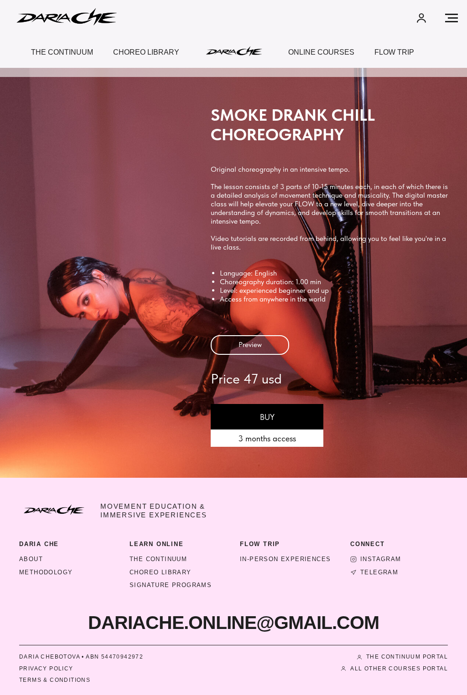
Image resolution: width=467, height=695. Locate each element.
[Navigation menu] (451, 18)
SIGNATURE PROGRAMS (171, 585)
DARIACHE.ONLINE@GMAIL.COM (233, 622)
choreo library (146, 52)
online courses (321, 52)
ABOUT (31, 559)
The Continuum (62, 52)
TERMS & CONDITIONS (54, 680)
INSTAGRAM (380, 559)
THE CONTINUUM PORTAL (407, 657)
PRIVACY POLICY (46, 668)
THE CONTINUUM (158, 559)
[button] (421, 17)
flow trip (394, 52)
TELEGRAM (379, 572)
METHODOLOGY (46, 572)
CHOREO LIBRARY (161, 572)
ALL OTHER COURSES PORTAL (399, 668)
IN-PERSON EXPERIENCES (285, 559)
